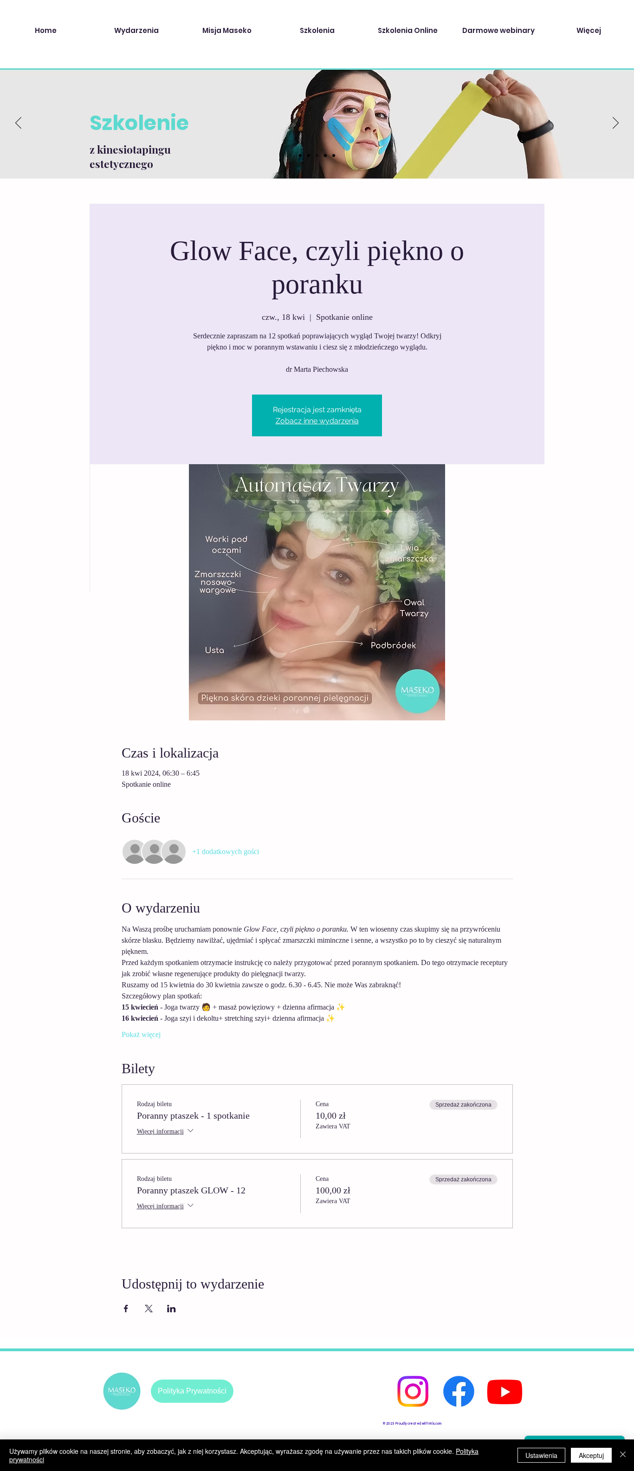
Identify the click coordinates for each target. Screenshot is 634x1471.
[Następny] (616, 123)
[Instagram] (412, 1391)
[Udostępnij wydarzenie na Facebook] (126, 1308)
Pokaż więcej (141, 1034)
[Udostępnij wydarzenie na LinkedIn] (171, 1308)
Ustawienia (541, 1455)
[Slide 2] (308, 155)
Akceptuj (591, 1455)
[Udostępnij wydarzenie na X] (148, 1308)
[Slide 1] (300, 155)
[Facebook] (458, 1391)
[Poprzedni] (18, 123)
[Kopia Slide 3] (325, 155)
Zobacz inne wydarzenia (317, 420)
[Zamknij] (622, 1455)
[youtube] (504, 1391)
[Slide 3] (317, 155)
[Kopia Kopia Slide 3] (333, 155)
